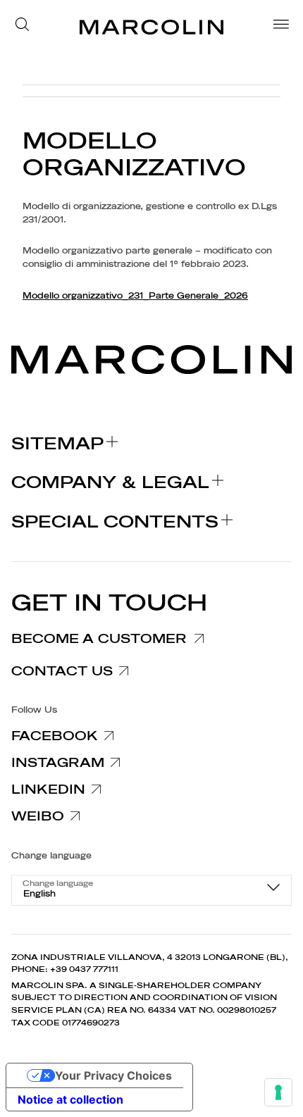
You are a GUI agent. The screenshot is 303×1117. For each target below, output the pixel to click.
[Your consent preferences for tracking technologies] (278, 1092)
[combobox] (151, 890)
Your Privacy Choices (113, 1075)
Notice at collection (70, 1099)
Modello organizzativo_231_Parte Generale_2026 (135, 296)
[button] (26, 27)
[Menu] (277, 27)
